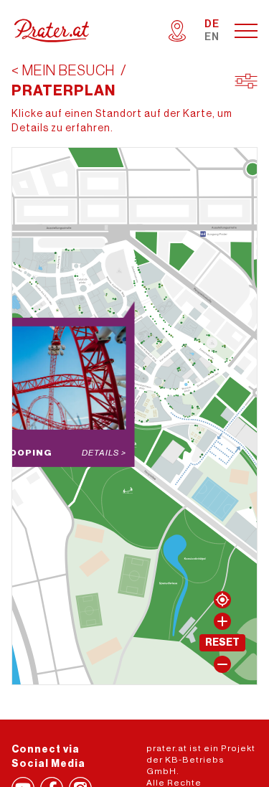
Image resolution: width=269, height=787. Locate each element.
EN (212, 37)
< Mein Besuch (63, 71)
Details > (104, 452)
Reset (222, 643)
